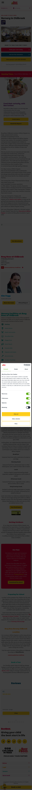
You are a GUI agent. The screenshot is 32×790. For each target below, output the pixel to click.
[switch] (28, 398)
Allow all (16, 414)
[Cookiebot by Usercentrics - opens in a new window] (23, 365)
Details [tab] (16, 369)
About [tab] (26, 369)
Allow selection (16, 418)
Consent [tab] (5, 369)
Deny (16, 423)
